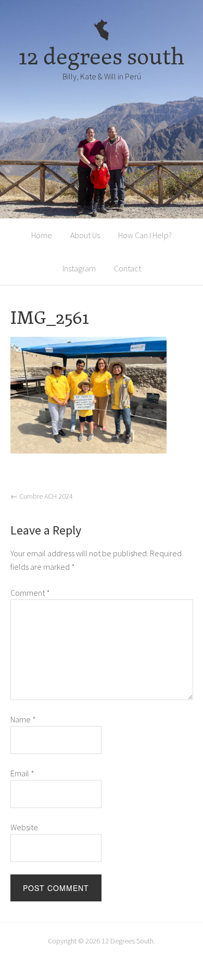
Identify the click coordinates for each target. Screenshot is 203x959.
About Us (85, 235)
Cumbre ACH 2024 (41, 496)
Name (23, 719)
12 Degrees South (128, 941)
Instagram (79, 268)
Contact (127, 268)
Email (22, 773)
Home (41, 235)
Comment (30, 592)
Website (24, 827)
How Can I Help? (145, 235)
